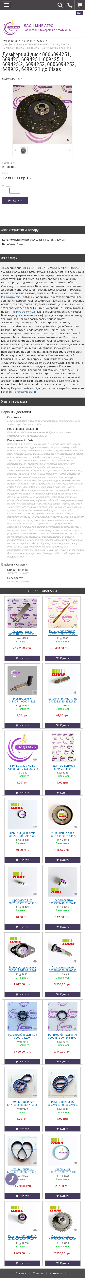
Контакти (56, 1273)
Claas (51, 355)
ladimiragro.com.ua (12, 297)
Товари (38, 1273)
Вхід (79, 13)
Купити (16, 200)
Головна (21, 1273)
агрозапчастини (25, 391)
